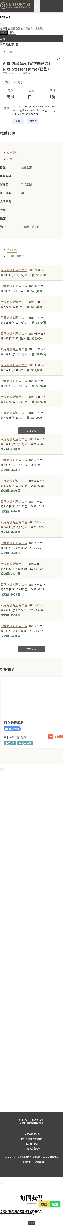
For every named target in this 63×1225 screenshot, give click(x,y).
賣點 (6, 108)
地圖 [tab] (9, 159)
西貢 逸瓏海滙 (13, 722)
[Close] (1, 1183)
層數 (10, 90)
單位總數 (5, 193)
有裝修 (33, 121)
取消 (12, 32)
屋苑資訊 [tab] (12, 152)
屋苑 (3, 167)
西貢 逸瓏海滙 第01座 (14, 333)
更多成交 (31, 430)
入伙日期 (5, 201)
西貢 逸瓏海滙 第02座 (14, 270)
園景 (18, 121)
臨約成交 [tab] (12, 249)
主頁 (2, 38)
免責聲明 (39, 1161)
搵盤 (55, 1204)
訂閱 (31, 1222)
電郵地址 (5, 28)
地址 (3, 226)
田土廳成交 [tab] (17, 256)
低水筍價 (25, 743)
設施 (3, 218)
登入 (3, 32)
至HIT (10, 743)
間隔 (52, 90)
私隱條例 (26, 1161)
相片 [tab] (11, 51)
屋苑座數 (5, 176)
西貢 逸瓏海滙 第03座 (14, 302)
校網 (3, 210)
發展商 (4, 184)
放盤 (44, 1204)
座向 (31, 90)
